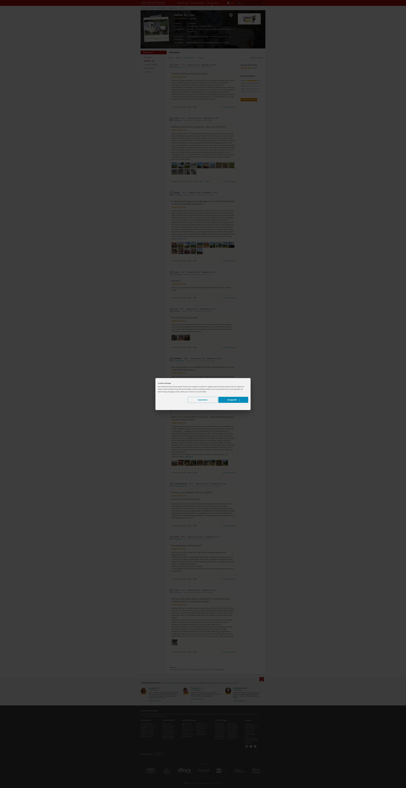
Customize (202, 400)
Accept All (232, 400)
